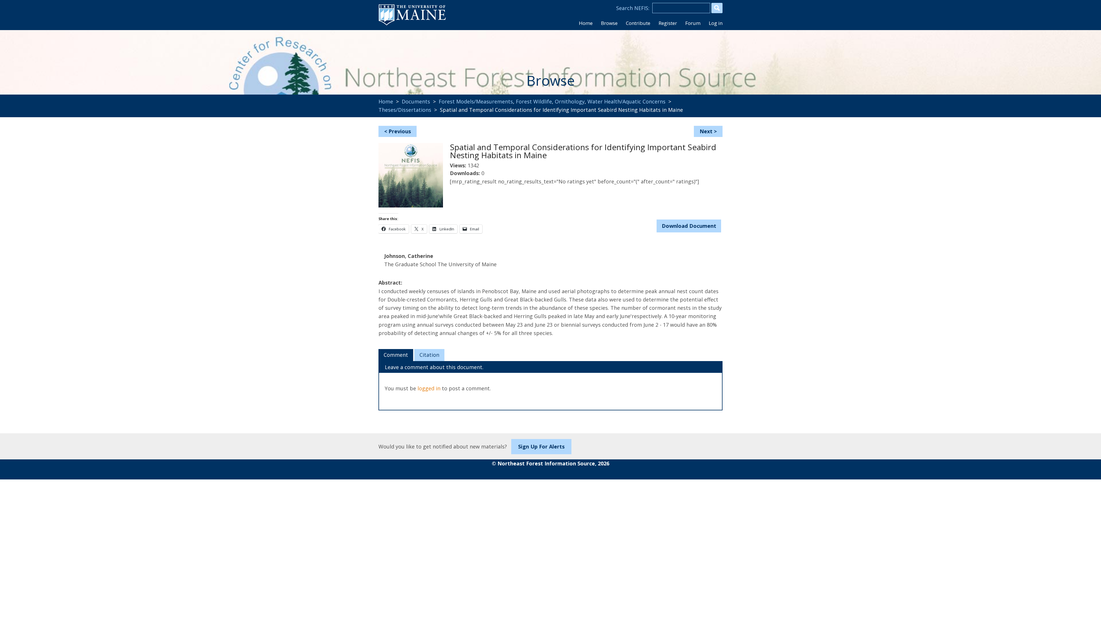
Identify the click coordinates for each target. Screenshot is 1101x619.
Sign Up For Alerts (541, 446)
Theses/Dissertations (404, 109)
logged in (428, 388)
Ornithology (570, 101)
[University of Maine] (412, 24)
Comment (396, 354)
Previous (400, 131)
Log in (716, 23)
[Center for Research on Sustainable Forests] (417, 58)
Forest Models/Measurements (476, 101)
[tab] (395, 355)
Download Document (689, 225)
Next (706, 131)
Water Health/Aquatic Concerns (626, 101)
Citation (429, 354)
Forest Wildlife (534, 101)
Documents (416, 101)
